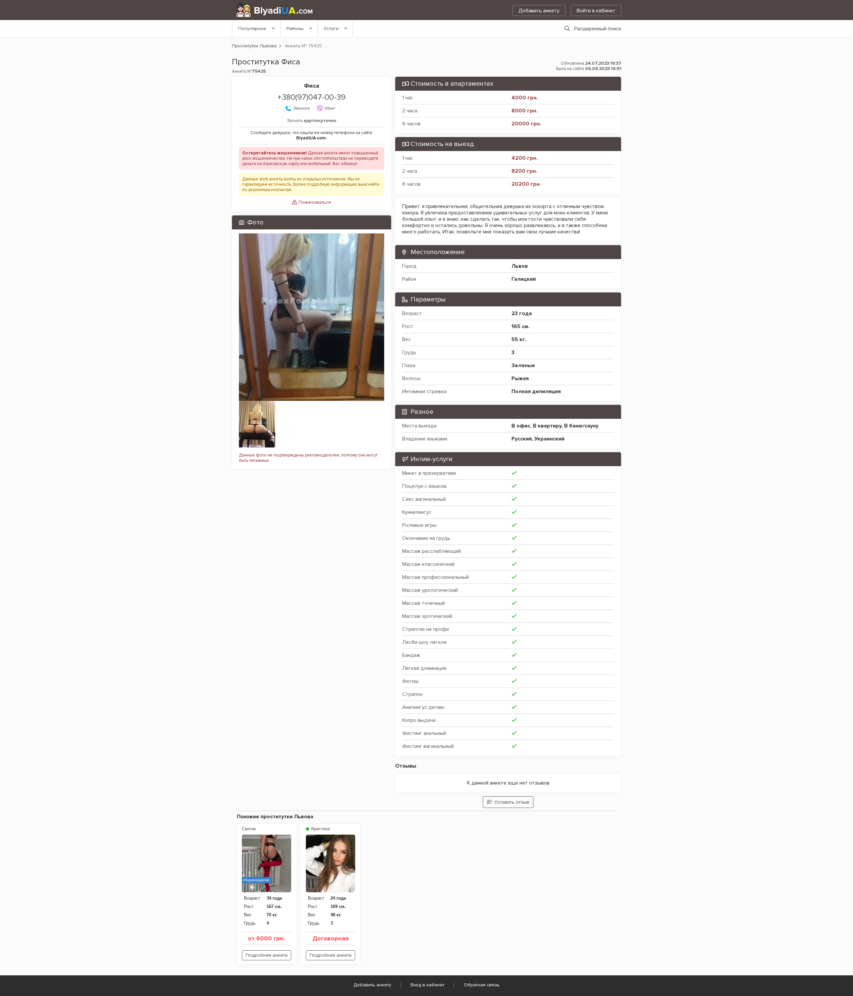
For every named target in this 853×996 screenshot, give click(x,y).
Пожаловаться (314, 202)
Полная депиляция (536, 391)
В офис (520, 425)
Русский (521, 438)
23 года (521, 313)
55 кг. (518, 339)
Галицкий (523, 279)
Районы (295, 28)
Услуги (331, 28)
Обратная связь (482, 985)
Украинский (549, 438)
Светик (249, 828)
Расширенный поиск (597, 28)
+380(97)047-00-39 (312, 97)
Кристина (320, 828)
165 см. (520, 326)
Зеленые (523, 365)
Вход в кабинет (427, 985)
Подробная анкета (267, 955)
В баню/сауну (581, 425)
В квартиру (547, 425)
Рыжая (520, 378)
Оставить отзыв (511, 802)
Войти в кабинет (596, 10)
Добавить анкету (538, 10)
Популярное (252, 28)
